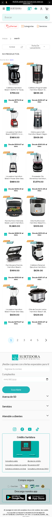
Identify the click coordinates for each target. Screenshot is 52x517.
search (16, 38)
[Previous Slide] (3, 3)
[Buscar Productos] (46, 17)
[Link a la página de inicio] (5, 38)
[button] (4, 9)
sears (11, 60)
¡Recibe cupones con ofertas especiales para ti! (25, 364)
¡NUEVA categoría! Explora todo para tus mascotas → (27, 2)
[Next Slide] (49, 3)
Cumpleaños (8, 374)
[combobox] (26, 17)
